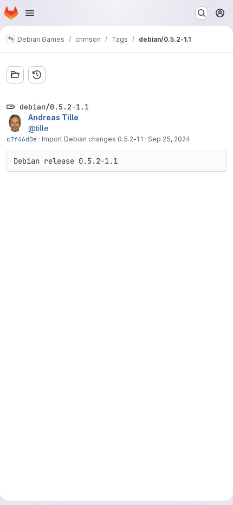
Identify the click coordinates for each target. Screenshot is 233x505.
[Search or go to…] (201, 13)
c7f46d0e (22, 139)
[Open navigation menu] (29, 13)
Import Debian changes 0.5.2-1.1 (92, 139)
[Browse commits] (37, 74)
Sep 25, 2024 (169, 139)
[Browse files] (15, 74)
